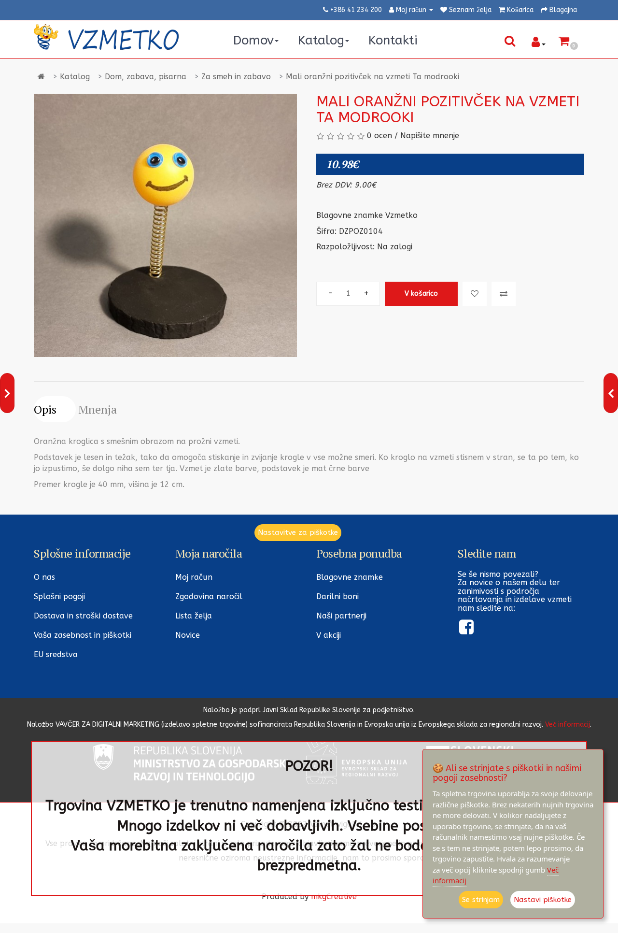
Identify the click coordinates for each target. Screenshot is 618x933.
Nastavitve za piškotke (298, 532)
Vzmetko (401, 215)
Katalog (75, 76)
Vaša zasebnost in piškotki (82, 635)
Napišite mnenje (429, 135)
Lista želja (193, 615)
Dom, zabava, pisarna (145, 76)
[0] (564, 42)
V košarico (421, 293)
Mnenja (97, 409)
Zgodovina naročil (208, 596)
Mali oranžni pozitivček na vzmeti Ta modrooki (372, 76)
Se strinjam (481, 899)
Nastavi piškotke (543, 899)
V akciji (328, 635)
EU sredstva (56, 654)
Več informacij (567, 724)
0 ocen (379, 135)
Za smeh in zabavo (236, 76)
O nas (44, 577)
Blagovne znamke (349, 577)
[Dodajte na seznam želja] (475, 294)
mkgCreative (334, 896)
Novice (187, 635)
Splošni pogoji (59, 596)
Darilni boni (337, 596)
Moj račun (193, 577)
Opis (45, 409)
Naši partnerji (341, 615)
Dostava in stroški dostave (83, 615)
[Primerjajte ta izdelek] (504, 294)
